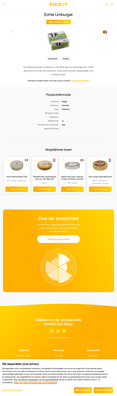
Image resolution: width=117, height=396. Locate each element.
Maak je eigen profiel (59, 239)
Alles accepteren (83, 390)
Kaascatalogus (23, 355)
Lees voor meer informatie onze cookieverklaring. (36, 382)
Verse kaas (93, 355)
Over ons (59, 355)
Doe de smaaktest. (80, 80)
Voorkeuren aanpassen (12, 390)
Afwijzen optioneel (103, 390)
